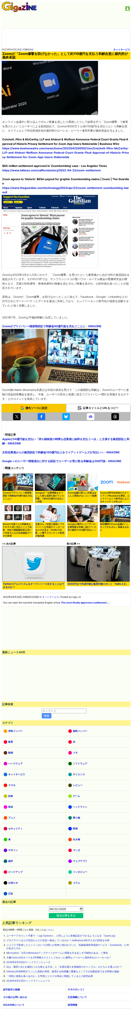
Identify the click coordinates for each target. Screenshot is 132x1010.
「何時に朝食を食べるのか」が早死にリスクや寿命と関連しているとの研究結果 (49, 976)
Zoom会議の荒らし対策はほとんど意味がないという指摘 (82, 494)
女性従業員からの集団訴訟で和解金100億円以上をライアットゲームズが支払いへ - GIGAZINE (61, 452)
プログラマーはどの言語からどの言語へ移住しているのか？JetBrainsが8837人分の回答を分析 (57, 940)
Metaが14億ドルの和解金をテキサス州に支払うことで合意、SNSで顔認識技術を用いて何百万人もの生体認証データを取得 (17, 530)
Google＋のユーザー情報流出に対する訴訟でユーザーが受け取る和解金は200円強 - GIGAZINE (61, 461)
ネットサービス (121, 49)
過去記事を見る (66, 915)
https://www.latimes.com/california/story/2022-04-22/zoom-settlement (51, 170)
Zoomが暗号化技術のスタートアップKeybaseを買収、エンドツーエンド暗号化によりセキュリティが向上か (114, 497)
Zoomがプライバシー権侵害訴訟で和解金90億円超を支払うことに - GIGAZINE (51, 326)
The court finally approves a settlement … (85, 602)
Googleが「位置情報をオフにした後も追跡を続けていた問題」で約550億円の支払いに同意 (49, 497)
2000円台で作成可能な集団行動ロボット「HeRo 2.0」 (97, 583)
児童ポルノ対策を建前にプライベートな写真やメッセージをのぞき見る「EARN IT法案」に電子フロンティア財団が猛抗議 (49, 530)
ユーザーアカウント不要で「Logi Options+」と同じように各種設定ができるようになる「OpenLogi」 (61, 935)
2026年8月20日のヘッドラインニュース (28, 962)
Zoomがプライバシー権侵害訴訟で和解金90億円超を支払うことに (17, 495)
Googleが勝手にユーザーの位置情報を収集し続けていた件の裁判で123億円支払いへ (82, 527)
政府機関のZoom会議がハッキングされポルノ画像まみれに (114, 527)
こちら (49, 929)
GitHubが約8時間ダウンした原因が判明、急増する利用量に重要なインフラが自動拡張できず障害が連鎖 (62, 971)
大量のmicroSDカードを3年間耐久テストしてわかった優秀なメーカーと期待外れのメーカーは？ (58, 957)
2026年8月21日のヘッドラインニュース (28, 980)
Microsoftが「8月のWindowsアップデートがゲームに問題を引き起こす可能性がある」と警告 (57, 952)
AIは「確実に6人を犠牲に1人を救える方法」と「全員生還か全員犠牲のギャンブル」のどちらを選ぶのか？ (64, 966)
